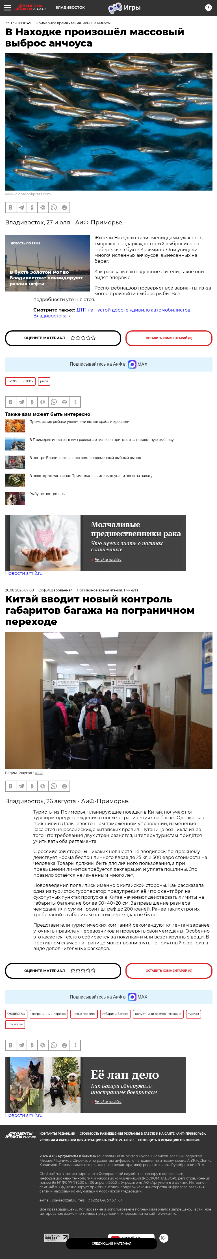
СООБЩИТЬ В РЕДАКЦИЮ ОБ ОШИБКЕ (169, 1140)
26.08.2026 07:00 (19, 590)
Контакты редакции (57, 1134)
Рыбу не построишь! (47, 494)
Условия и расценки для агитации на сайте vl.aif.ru (87, 1140)
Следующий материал (111, 1243)
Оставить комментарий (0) (169, 338)
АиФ (39, 773)
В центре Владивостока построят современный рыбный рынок (85, 458)
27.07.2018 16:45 (18, 23)
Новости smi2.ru (24, 573)
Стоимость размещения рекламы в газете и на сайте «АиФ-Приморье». (143, 1134)
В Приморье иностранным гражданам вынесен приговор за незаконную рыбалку (101, 440)
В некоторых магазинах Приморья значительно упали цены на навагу (91, 476)
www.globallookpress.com (28, 194)
